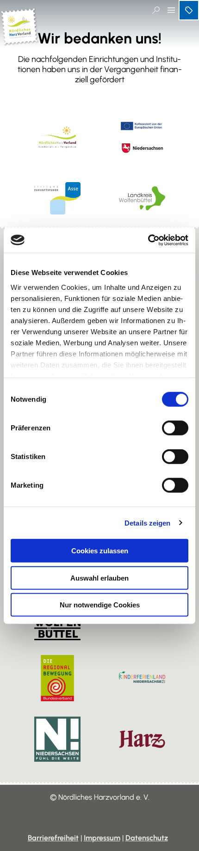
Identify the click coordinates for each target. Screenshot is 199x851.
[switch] (175, 428)
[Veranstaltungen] (189, 10)
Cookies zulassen (99, 551)
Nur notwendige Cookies (100, 605)
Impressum (102, 837)
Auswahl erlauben (99, 578)
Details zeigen (147, 523)
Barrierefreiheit (53, 837)
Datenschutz (146, 837)
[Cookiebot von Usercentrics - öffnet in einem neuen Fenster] (147, 240)
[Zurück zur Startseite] (20, 41)
